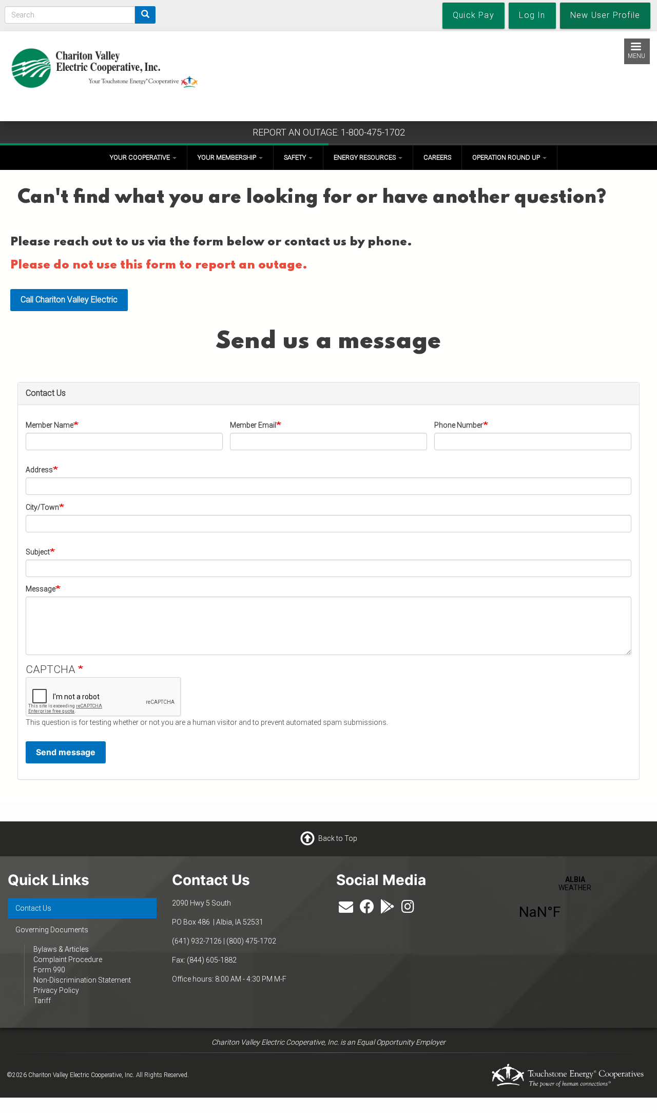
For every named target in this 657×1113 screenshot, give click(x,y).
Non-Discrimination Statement (82, 980)
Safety (295, 157)
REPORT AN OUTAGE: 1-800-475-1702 (329, 132)
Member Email (253, 425)
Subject (38, 552)
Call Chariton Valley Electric (69, 299)
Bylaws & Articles (61, 949)
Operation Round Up (507, 157)
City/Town (42, 507)
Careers (437, 157)
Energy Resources (365, 157)
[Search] (145, 15)
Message (40, 589)
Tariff (42, 1000)
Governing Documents (51, 930)
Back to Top (337, 838)
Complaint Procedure (67, 959)
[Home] (104, 66)
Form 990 (49, 970)
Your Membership (228, 157)
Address (39, 470)
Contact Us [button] (46, 393)
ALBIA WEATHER (574, 904)
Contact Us (33, 908)
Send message (65, 752)
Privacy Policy (56, 990)
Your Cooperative (140, 157)
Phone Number (458, 425)
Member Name (49, 425)
